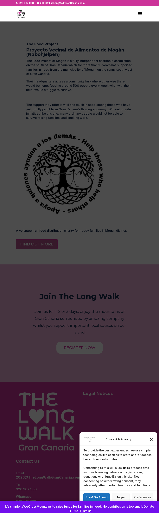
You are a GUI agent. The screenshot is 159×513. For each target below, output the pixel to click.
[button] (151, 439)
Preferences (142, 497)
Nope (120, 497)
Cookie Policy (116, 506)
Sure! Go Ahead (97, 497)
